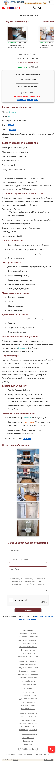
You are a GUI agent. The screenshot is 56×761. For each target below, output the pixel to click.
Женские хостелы (28, 705)
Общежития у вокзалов (28, 671)
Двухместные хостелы (28, 699)
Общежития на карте (28, 643)
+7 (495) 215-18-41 (28, 86)
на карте (27, 439)
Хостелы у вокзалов (28, 717)
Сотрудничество (28, 738)
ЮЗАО (11, 125)
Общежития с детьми (28, 684)
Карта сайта (28, 741)
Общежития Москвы (27, 54)
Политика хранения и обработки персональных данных (28, 755)
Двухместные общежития (28, 674)
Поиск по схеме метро (28, 647)
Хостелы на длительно (28, 730)
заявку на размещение (27, 100)
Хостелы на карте (28, 726)
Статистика (48, 760)
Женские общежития (28, 681)
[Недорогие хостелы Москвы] (28, 2)
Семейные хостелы (28, 702)
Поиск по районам (28, 653)
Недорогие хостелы (28, 696)
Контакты (28, 744)
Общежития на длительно (28, 637)
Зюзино (12, 129)
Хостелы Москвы (28, 692)
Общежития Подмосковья (28, 640)
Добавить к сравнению (29, 63)
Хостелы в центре (28, 720)
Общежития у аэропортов (28, 668)
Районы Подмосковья (28, 664)
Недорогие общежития (28, 661)
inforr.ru (15, 760)
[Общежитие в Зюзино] (28, 457)
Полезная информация (28, 734)
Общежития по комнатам (28, 657)
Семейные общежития (28, 678)
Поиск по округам (28, 650)
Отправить (28, 610)
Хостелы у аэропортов (28, 713)
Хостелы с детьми (28, 709)
